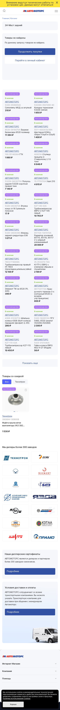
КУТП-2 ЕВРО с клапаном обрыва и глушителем (43, 266)
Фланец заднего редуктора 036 (16, 234)
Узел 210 (51, 181)
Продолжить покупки (30, 51)
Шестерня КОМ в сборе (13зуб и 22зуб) (44, 133)
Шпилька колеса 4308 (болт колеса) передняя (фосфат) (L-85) (18, 320)
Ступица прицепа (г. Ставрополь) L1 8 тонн (42, 158)
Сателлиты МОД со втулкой (18, 107)
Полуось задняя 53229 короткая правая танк (17, 183)
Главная (5, 18)
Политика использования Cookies (16, 698)
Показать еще (30, 363)
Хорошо (13, 704)
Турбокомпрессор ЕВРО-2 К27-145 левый (43, 210)
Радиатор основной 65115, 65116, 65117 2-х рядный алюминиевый (43, 238)
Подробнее (13, 571)
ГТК (21, 154)
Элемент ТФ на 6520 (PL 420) (16, 290)
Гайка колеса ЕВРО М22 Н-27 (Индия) (43, 346)
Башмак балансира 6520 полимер (17, 131)
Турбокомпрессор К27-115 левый (18, 346)
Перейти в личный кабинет (30, 60)
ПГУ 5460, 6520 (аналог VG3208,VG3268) (44, 320)
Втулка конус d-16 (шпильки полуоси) (16, 208)
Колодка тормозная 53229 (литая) (43, 108)
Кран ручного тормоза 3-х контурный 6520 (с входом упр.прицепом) (44, 293)
